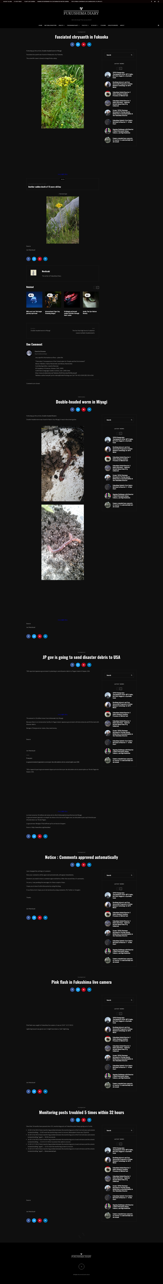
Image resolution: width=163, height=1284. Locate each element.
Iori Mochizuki (30, 250)
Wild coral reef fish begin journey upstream (34, 312)
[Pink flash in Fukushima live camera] (62, 1007)
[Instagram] (158, 1)
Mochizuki (46, 271)
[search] (132, 55)
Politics (84, 25)
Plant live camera (30, 1)
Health (61, 25)
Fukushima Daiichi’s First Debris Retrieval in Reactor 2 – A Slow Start (122, 122)
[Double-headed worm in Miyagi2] (62, 542)
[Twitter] (155, 1)
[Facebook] (151, 1)
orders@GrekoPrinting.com (63, 375)
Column (103, 25)
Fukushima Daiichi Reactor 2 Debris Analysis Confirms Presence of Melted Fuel (121, 93)
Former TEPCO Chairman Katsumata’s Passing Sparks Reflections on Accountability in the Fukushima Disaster (123, 112)
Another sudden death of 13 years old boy (44, 187)
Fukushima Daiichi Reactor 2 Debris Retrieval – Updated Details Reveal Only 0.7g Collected (121, 103)
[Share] (72, 44)
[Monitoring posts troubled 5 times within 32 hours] (62, 1176)
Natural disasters (50, 25)
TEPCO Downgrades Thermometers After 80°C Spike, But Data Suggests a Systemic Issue (123, 75)
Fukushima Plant (72, 25)
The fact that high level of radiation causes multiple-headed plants (83, 331)
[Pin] (84, 44)
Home (40, 25)
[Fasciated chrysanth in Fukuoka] (62, 96)
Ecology (94, 25)
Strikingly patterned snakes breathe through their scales (71, 313)
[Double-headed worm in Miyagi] (62, 463)
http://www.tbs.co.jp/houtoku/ (41, 827)
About (122, 25)
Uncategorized (113, 25)
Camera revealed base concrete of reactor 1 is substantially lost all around (123, 139)
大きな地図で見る (63, 174)
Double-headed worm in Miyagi (52, 51)
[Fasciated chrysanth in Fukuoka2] (62, 220)
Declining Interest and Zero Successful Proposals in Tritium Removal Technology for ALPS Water (122, 84)
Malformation (81, 397)
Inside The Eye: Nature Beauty (90, 312)
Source (28, 246)
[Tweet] (78, 44)
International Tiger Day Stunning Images (52, 312)
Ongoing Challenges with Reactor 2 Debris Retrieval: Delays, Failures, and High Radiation (123, 131)
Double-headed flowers (49, 416)
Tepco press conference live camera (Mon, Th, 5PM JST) (86, 1)
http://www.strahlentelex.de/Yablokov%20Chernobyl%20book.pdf (56, 373)
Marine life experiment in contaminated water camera (53, 1)
